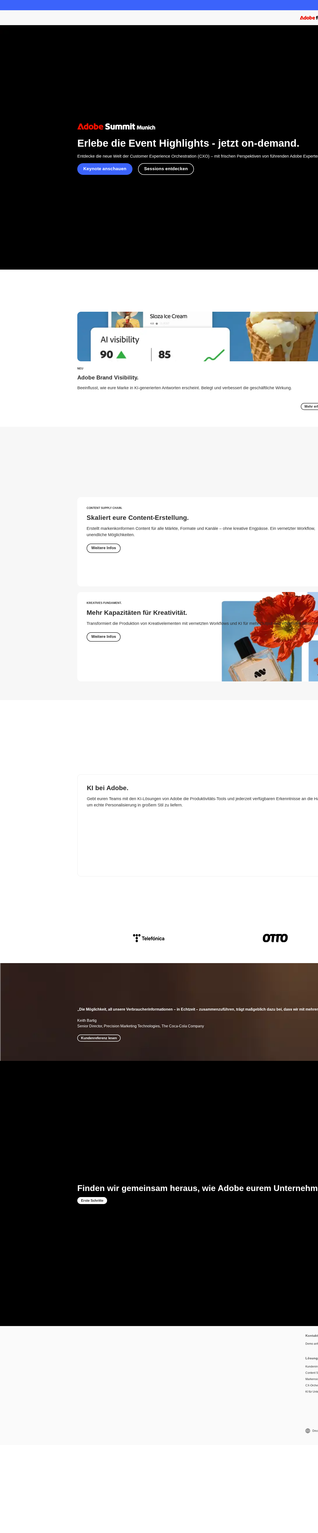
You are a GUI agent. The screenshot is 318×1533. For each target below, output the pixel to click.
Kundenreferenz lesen (99, 1038)
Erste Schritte (92, 1200)
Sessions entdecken (166, 168)
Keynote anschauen (104, 168)
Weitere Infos (103, 548)
